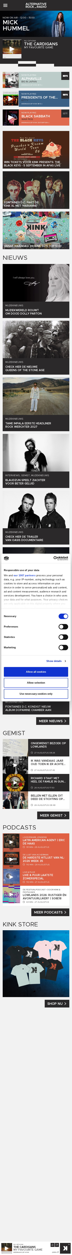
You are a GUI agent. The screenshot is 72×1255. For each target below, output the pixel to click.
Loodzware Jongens (35, 837)
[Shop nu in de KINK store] (36, 963)
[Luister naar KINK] (12, 49)
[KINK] (65, 1248)
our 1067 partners (25, 575)
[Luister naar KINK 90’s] (11, 99)
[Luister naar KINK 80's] (11, 80)
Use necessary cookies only (36, 693)
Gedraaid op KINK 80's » (31, 85)
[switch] (63, 626)
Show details (54, 661)
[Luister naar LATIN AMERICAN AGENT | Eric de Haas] (11, 842)
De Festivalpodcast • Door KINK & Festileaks (41, 891)
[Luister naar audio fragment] (15, 765)
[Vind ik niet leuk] (57, 1245)
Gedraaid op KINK (21, 1252)
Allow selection (36, 682)
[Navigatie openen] (5, 5)
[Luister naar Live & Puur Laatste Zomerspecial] (11, 877)
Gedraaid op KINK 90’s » (31, 104)
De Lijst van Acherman (35, 855)
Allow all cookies (36, 671)
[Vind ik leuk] (53, 1245)
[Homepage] (36, 5)
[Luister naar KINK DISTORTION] (11, 117)
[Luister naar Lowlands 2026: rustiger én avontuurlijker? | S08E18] (11, 894)
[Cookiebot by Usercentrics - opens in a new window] (53, 558)
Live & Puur (29, 872)
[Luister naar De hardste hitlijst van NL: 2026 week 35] (11, 859)
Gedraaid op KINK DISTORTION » (35, 122)
